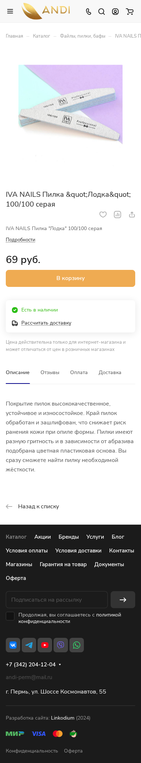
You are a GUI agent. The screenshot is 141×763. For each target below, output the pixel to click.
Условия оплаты (27, 550)
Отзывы (49, 372)
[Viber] (61, 645)
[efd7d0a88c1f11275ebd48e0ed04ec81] (70, 117)
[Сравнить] (117, 214)
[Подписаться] (123, 599)
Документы (109, 564)
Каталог (16, 537)
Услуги (95, 537)
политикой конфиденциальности (69, 618)
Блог (118, 537)
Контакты (121, 550)
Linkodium (62, 718)
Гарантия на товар (63, 564)
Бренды (69, 537)
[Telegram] (29, 645)
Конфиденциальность (32, 750)
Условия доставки (78, 550)
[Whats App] (76, 645)
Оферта (16, 578)
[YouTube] (45, 645)
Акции (42, 537)
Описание (18, 372)
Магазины (19, 564)
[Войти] (115, 11)
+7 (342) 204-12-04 (31, 664)
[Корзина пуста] (129, 11)
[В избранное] (103, 214)
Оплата (79, 372)
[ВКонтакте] (13, 645)
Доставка (110, 372)
